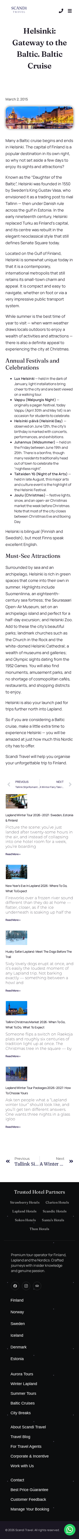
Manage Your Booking (30, 1509)
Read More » (13, 854)
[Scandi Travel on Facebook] (15, 1286)
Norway (17, 1312)
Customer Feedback (28, 1499)
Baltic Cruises (23, 1403)
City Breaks (21, 1413)
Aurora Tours (22, 1374)
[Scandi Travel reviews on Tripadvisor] (37, 1286)
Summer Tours (23, 1393)
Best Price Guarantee (29, 1490)
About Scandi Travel (28, 1427)
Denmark (19, 1347)
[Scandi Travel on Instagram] (26, 1286)
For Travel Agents (26, 1446)
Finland (17, 1300)
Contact (17, 1480)
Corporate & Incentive (30, 1456)
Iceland (17, 1335)
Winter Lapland (24, 1384)
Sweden (18, 1323)
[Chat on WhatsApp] (69, 1529)
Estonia (17, 1359)
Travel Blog (20, 1437)
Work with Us (22, 1466)
